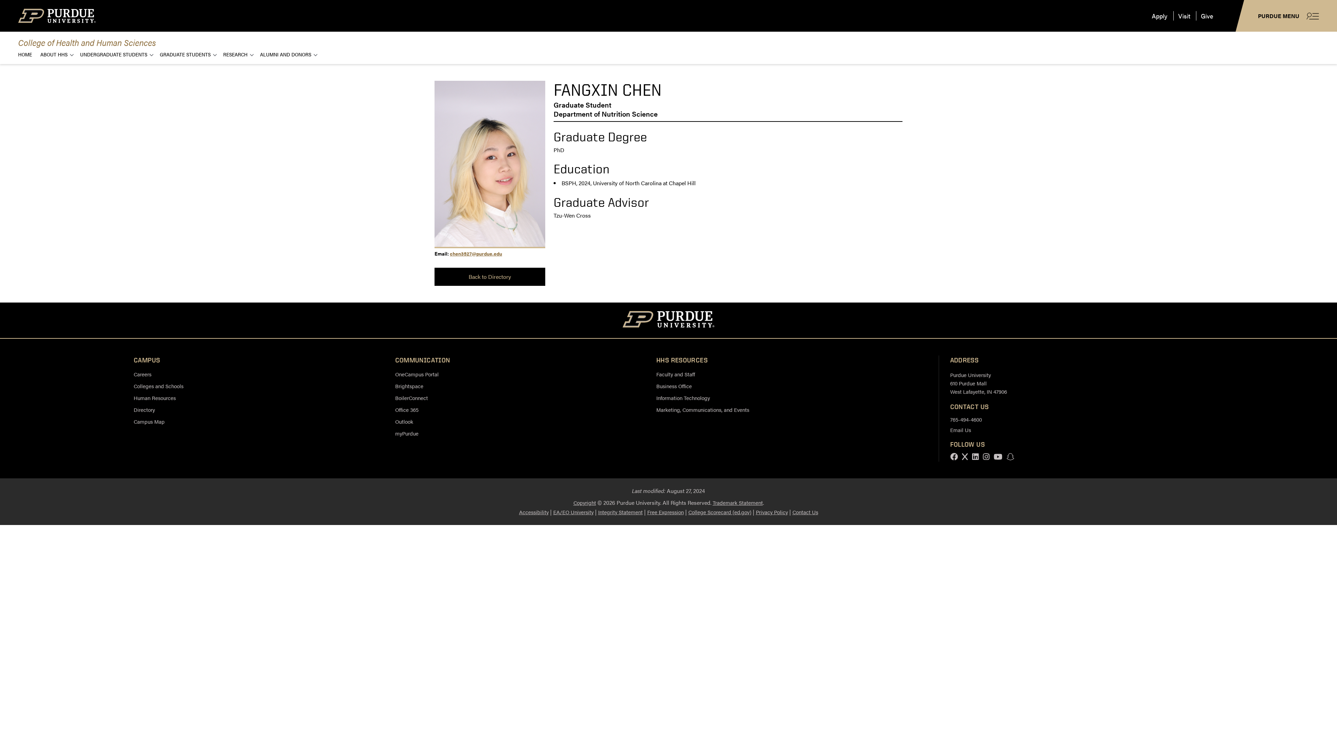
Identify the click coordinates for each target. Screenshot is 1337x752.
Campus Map (149, 421)
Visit (1184, 15)
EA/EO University (573, 512)
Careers (142, 374)
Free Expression (665, 512)
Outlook (404, 421)
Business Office (674, 386)
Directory (144, 409)
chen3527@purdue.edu (476, 253)
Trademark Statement (738, 502)
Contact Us (805, 512)
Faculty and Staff (675, 374)
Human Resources (155, 397)
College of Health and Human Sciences (87, 42)
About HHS (54, 54)
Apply (1159, 15)
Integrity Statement (620, 512)
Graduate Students (185, 54)
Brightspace (409, 386)
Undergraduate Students (113, 54)
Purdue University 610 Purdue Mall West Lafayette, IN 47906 (978, 383)
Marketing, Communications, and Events (702, 409)
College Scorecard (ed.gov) (719, 512)
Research (235, 54)
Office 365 (407, 409)
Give (1207, 15)
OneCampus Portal (417, 374)
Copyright (584, 502)
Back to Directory (490, 277)
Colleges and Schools (158, 386)
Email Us (960, 429)
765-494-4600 (966, 419)
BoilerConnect (411, 397)
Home (25, 54)
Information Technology (683, 397)
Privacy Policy (772, 512)
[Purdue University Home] (669, 320)
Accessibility (534, 512)
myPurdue (407, 433)
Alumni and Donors (285, 54)
